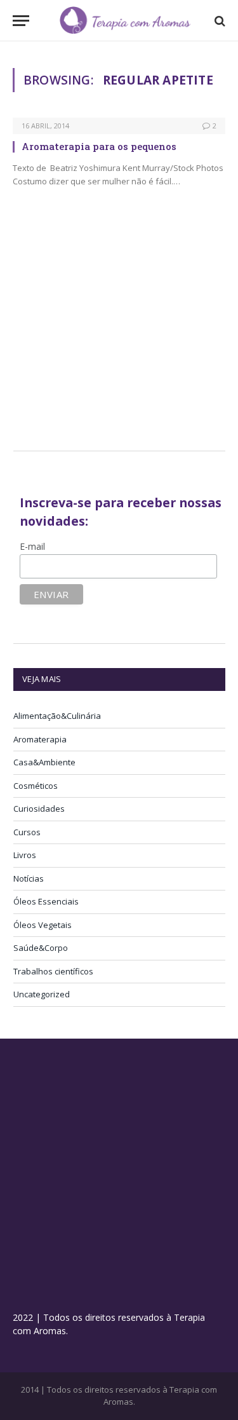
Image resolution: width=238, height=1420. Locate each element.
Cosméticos (35, 785)
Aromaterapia (40, 739)
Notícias (28, 878)
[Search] (218, 20)
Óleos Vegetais (42, 925)
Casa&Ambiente (44, 762)
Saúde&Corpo (40, 947)
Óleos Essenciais (46, 901)
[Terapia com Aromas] (125, 20)
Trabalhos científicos (53, 971)
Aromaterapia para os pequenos (99, 146)
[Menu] (21, 20)
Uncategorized (41, 994)
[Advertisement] (120, 334)
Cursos (27, 832)
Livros (24, 855)
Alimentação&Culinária (57, 715)
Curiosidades (39, 808)
